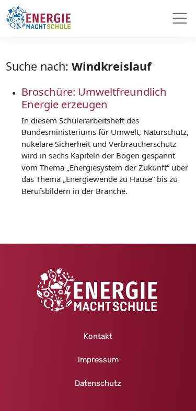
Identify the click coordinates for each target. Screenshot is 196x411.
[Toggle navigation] (180, 18)
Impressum (98, 359)
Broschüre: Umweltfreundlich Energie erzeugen (94, 97)
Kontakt (98, 336)
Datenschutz (98, 383)
